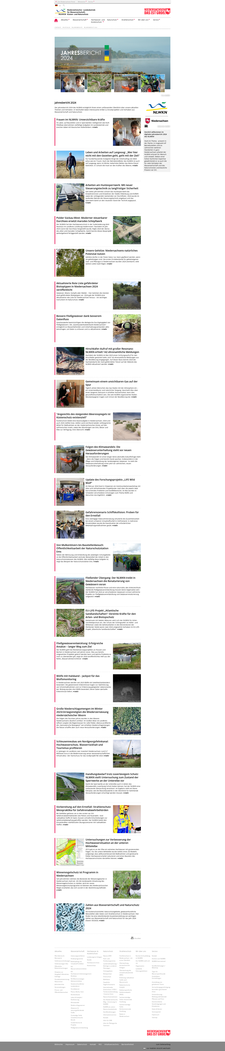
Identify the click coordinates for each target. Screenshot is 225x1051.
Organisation (140, 966)
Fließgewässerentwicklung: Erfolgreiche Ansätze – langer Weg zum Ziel (79, 645)
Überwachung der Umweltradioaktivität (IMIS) (126, 972)
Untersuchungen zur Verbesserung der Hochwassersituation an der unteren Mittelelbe (108, 843)
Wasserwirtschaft (77, 951)
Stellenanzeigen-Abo (61, 964)
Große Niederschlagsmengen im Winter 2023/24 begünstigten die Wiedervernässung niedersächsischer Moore (82, 712)
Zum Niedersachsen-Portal (66, 2)
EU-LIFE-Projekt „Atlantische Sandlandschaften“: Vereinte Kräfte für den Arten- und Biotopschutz (111, 614)
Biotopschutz (107, 974)
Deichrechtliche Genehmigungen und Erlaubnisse (159, 1004)
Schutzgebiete (107, 971)
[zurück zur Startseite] (75, 12)
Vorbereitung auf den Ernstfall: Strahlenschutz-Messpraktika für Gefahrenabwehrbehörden (83, 808)
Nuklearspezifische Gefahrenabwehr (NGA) (125, 992)
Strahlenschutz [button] (127, 20)
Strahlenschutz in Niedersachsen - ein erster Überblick (125, 958)
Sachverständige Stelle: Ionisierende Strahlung (125, 999)
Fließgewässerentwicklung (79, 1028)
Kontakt (105, 1017)
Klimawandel (75, 1002)
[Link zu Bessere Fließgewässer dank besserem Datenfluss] (127, 328)
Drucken (137, 938)
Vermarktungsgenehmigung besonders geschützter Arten (161, 989)
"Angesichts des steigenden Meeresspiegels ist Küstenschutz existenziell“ (83, 415)
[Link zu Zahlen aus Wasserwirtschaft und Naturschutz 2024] (70, 917)
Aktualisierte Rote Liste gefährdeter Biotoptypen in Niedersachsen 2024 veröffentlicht (77, 286)
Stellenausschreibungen (62, 961)
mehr (96, 127)
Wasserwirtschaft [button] (79, 20)
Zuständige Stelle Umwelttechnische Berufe (77, 1017)
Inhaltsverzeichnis (111, 1044)
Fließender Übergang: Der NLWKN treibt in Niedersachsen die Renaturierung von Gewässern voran (110, 581)
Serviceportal (156, 1012)
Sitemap (154, 1017)
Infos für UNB (107, 1020)
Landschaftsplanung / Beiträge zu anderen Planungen (110, 966)
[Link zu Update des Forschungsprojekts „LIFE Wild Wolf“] (70, 492)
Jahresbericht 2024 (91, 27)
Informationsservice (109, 1015)
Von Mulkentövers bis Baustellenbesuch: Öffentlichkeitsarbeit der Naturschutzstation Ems (82, 548)
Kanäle (89, 960)
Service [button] (156, 20)
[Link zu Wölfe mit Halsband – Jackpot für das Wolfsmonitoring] (127, 688)
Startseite (58, 27)
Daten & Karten (157, 1009)
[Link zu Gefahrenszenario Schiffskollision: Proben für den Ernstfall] (70, 525)
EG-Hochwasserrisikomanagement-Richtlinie (81, 974)
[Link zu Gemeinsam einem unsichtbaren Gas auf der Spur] (70, 394)
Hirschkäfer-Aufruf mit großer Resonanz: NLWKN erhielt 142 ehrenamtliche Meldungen (112, 350)
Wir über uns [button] (143, 20)
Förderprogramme (77, 959)
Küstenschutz (91, 965)
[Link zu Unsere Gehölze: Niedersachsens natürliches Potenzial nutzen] (70, 263)
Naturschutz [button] (112, 20)
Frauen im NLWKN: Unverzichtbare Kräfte (80, 119)
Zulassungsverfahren (78, 956)
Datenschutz (82, 1044)
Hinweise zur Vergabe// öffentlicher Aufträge (62, 974)
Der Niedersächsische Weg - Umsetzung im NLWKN (110, 1002)
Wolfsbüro (106, 979)
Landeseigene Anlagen (94, 957)
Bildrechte (59, 1044)
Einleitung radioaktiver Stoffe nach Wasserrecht (126, 980)
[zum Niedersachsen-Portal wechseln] (157, 14)
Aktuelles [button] (64, 20)
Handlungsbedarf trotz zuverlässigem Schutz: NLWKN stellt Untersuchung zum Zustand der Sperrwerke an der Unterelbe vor (112, 777)
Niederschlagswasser (78, 1005)
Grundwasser (75, 989)
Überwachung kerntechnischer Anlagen (124, 965)
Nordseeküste (75, 994)
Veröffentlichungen (109, 1012)
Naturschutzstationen (110, 997)
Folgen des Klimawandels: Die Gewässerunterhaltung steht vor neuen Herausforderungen (108, 450)
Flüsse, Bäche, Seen (77, 992)
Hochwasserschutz (93, 963)
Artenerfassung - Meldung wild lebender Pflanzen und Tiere (159, 996)
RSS (100, 1044)
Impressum (155, 1015)
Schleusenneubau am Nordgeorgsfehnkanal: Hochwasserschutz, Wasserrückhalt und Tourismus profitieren (82, 745)
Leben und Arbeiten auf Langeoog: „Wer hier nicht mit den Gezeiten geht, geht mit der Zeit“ (112, 154)
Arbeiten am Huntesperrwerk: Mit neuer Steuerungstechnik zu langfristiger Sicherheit (112, 186)
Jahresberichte (77, 27)
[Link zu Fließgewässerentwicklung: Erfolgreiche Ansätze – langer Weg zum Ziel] (127, 656)
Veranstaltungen (60, 987)
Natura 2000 (107, 956)
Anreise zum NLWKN (158, 959)
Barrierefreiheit (128, 1044)
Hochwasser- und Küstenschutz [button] (98, 21)
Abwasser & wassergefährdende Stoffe (77, 1010)
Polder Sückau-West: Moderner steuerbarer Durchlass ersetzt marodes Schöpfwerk (81, 219)
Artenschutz (107, 977)
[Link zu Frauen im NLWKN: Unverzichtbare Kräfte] (127, 132)
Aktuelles (67, 27)
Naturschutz (108, 951)
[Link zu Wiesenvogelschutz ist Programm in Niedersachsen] (127, 884)
